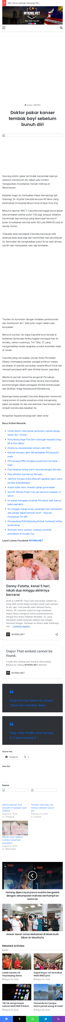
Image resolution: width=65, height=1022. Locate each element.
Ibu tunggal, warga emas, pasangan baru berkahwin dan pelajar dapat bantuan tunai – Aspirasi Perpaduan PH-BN (35, 513)
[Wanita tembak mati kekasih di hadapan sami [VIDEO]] (15, 795)
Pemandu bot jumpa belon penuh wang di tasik (48, 1005)
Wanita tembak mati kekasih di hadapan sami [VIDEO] (14, 807)
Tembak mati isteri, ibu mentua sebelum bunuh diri (42, 807)
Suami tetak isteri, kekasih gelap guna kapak (31, 487)
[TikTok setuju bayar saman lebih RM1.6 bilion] (16, 992)
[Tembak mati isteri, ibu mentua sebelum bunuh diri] (44, 795)
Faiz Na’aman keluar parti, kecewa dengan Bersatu (34, 469)
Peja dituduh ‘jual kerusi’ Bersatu (25, 474)
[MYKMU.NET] (32, 15)
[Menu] (3, 27)
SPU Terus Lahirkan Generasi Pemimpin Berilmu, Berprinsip (35, 3)
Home (29, 105)
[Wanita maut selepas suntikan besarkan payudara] (15, 828)
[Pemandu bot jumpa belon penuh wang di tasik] (48, 992)
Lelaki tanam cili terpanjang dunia (12, 974)
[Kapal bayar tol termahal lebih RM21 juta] (48, 961)
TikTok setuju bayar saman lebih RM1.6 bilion (15, 1005)
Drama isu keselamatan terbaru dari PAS (29, 448)
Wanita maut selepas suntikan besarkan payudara (12, 840)
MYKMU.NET (36, 540)
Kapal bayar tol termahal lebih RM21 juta (48, 974)
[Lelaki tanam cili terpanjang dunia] (16, 961)
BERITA (37, 105)
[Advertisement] (32, 66)
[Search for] (61, 27)
